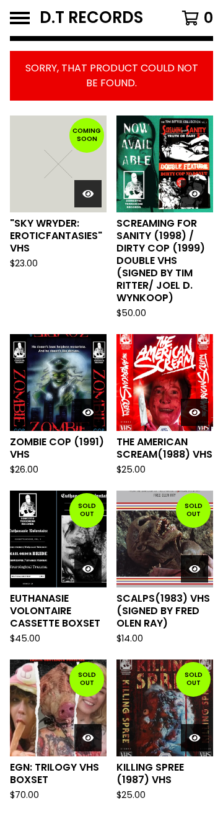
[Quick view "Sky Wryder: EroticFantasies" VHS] (88, 193)
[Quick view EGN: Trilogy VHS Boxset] (88, 737)
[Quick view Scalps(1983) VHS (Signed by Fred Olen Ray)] (194, 569)
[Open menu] (20, 18)
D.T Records (91, 18)
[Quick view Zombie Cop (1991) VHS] (88, 412)
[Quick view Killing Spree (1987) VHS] (194, 737)
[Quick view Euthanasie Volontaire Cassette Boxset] (88, 569)
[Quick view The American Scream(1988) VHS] (194, 412)
